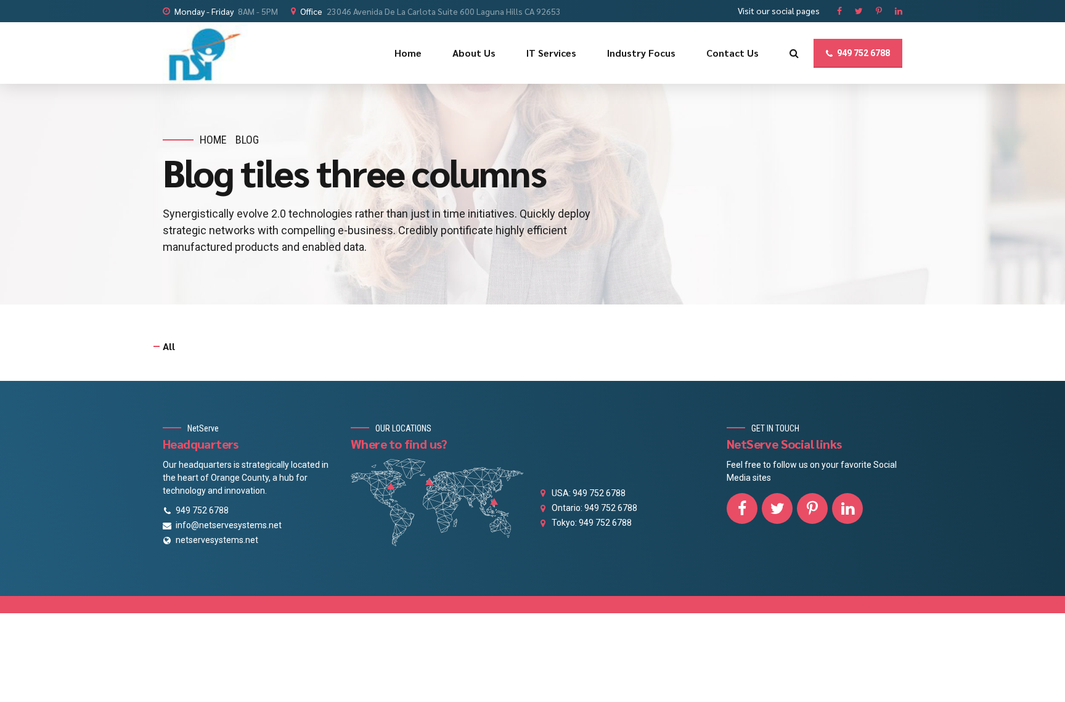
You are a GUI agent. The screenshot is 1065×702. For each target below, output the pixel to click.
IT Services (551, 52)
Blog (247, 139)
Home (408, 52)
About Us (474, 52)
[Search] (794, 53)
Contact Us (732, 52)
